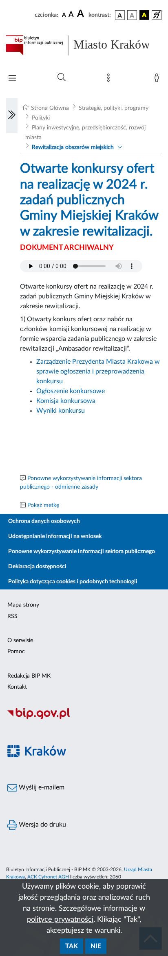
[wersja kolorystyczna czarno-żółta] (144, 15)
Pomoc (16, 651)
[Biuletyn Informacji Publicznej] (84, 718)
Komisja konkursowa (65, 401)
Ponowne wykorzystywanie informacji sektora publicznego (81, 551)
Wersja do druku (41, 824)
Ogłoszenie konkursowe (70, 391)
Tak (71, 946)
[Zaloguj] (158, 79)
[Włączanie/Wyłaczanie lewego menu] (12, 115)
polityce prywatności (60, 919)
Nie (96, 946)
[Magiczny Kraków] (84, 755)
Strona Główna (50, 108)
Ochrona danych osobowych (44, 521)
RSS (12, 616)
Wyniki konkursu (60, 410)
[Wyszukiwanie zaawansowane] (61, 77)
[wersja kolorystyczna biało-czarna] (132, 15)
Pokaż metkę (43, 505)
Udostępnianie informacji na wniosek (55, 536)
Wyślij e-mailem (40, 787)
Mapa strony (23, 605)
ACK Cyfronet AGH (48, 876)
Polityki (41, 118)
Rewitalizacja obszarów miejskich (73, 147)
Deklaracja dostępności (37, 566)
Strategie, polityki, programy (113, 108)
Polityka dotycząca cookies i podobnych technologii (72, 582)
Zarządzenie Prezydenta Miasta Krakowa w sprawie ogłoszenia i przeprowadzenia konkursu (98, 371)
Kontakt (17, 687)
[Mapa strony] (110, 79)
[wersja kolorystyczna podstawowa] (120, 15)
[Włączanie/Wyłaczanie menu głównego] (12, 78)
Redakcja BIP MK (29, 676)
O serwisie (20, 640)
